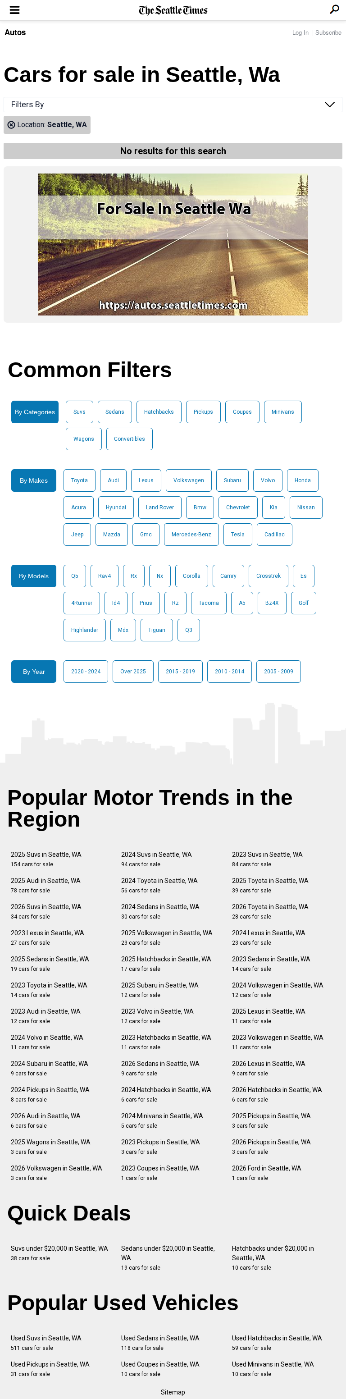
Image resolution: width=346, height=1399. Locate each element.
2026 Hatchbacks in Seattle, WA (277, 1094)
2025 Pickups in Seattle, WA (271, 1120)
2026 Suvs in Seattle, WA (46, 911)
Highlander (84, 630)
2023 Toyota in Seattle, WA (49, 990)
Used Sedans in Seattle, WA (160, 1343)
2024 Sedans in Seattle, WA (160, 911)
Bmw (200, 507)
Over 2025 (133, 671)
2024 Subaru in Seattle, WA (49, 1068)
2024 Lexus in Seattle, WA (268, 937)
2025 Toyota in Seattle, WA (270, 885)
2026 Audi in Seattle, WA (46, 1120)
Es (303, 576)
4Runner (81, 603)
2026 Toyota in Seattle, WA (270, 911)
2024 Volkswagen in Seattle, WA (277, 990)
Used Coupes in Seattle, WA (160, 1369)
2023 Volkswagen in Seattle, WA (277, 1042)
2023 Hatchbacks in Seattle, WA (166, 1042)
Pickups (203, 412)
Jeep (77, 534)
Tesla (238, 534)
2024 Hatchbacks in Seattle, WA (166, 1094)
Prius (146, 603)
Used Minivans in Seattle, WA (273, 1369)
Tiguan (156, 630)
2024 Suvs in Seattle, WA (156, 859)
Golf (304, 603)
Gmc (146, 534)
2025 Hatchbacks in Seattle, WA (166, 964)
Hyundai (116, 507)
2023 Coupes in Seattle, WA (160, 1173)
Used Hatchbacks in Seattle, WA (277, 1343)
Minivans (283, 412)
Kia (274, 507)
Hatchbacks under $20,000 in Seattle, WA (273, 1258)
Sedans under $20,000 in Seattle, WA (168, 1258)
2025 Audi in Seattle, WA (46, 885)
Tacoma (209, 603)
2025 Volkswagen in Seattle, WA (167, 937)
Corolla (191, 576)
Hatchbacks (159, 412)
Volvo (268, 480)
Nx (160, 576)
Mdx (123, 630)
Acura (78, 507)
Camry (228, 576)
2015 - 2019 (180, 671)
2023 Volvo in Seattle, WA (157, 1016)
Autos (15, 32)
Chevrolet (238, 507)
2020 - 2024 (85, 671)
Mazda (111, 534)
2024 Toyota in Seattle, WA (159, 885)
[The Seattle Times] (173, 10)
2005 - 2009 (278, 671)
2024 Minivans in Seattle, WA (162, 1120)
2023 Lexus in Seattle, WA (47, 937)
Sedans (114, 412)
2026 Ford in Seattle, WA (266, 1173)
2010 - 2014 (229, 671)
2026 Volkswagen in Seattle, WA (56, 1173)
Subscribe (328, 32)
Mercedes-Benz (191, 534)
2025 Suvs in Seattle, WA (46, 859)
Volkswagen (188, 480)
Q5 (74, 576)
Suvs (79, 412)
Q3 (188, 630)
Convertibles (129, 439)
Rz (175, 603)
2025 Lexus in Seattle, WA (268, 1016)
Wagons (83, 439)
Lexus (146, 480)
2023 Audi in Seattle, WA (46, 1016)
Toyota (79, 480)
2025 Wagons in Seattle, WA (51, 1146)
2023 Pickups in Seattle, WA (160, 1146)
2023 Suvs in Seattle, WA (267, 859)
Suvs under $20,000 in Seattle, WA (59, 1253)
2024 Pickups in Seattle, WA (50, 1094)
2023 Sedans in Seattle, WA (271, 964)
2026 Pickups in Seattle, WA (271, 1146)
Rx (134, 576)
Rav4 (104, 576)
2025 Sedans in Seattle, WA (50, 964)
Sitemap (173, 1392)
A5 (242, 603)
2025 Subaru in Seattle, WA (160, 990)
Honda (303, 480)
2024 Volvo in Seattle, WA (47, 1042)
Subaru (232, 480)
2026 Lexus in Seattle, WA (268, 1068)
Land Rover (160, 507)
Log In (300, 32)
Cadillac (274, 534)
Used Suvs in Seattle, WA (46, 1343)
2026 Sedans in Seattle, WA (160, 1068)
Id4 (116, 603)
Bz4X (272, 603)
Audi (113, 480)
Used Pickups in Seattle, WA (50, 1369)
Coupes (242, 412)
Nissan (306, 507)
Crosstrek (268, 576)
